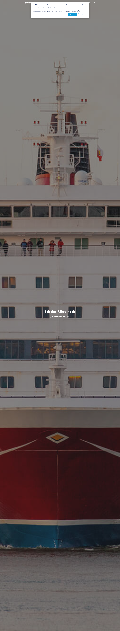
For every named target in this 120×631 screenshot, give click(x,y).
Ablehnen (82, 14)
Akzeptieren (72, 14)
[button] (95, 2)
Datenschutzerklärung (64, 7)
